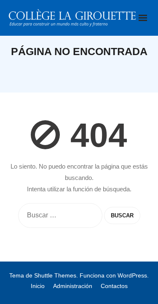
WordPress (132, 275)
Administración (72, 286)
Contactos (114, 286)
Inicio (38, 286)
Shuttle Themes (55, 275)
